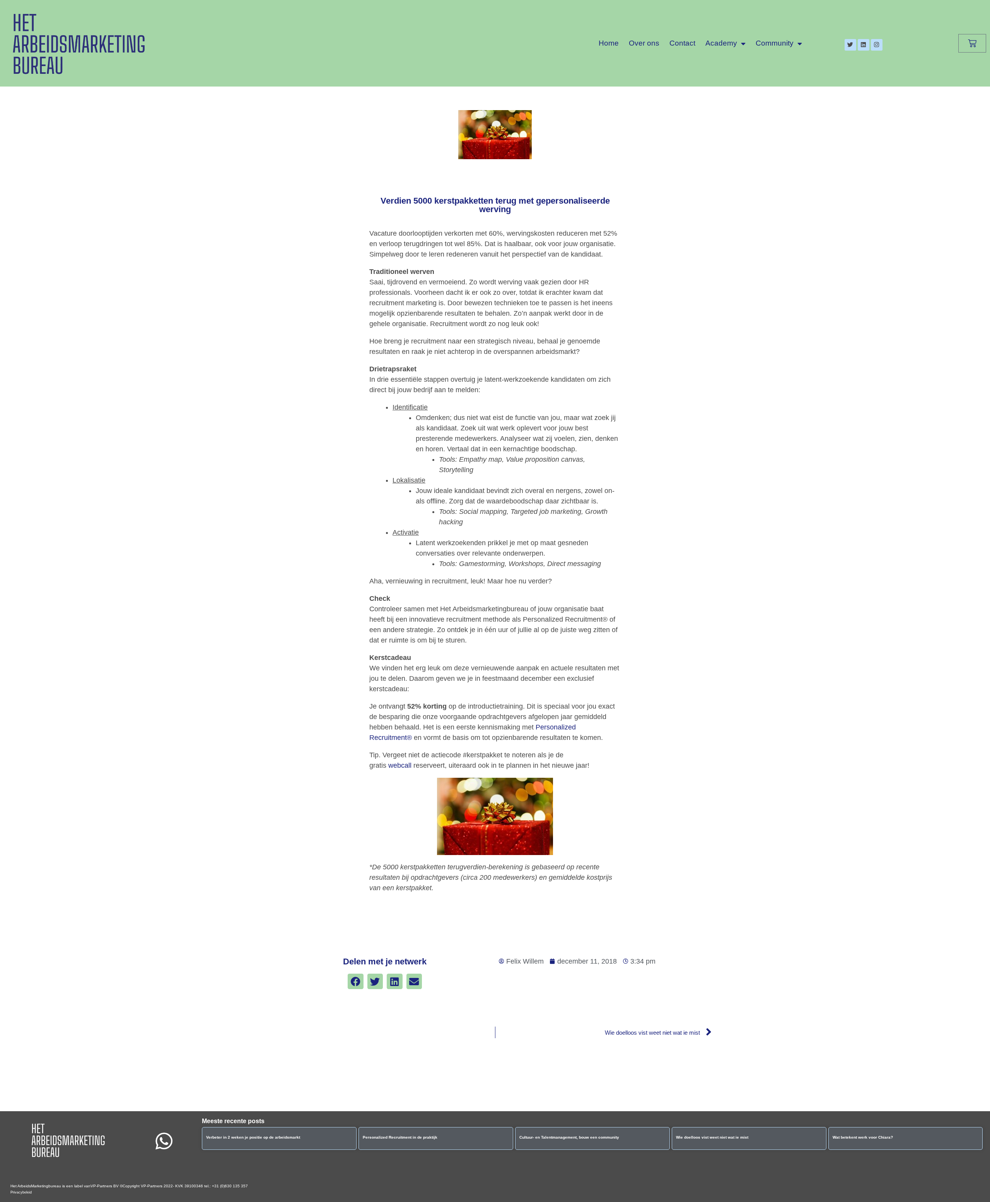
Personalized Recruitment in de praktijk (400, 1137)
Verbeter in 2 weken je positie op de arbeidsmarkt (253, 1137)
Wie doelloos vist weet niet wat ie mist (712, 1137)
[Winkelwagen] (972, 43)
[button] (356, 981)
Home (609, 43)
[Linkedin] (863, 45)
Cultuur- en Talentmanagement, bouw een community (569, 1137)
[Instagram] (876, 45)
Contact (682, 43)
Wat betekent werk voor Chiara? (863, 1137)
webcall (399, 765)
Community (775, 43)
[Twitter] (850, 45)
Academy (721, 43)
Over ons (644, 43)
